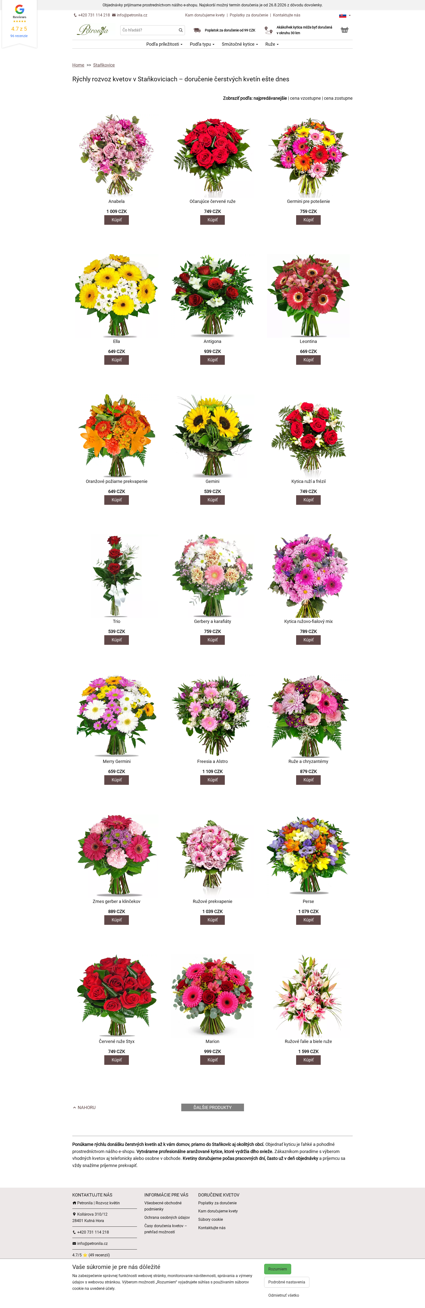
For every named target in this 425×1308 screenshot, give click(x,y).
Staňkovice (104, 65)
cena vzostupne (305, 98)
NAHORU (86, 1107)
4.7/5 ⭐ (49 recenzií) (91, 1255)
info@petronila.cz (131, 15)
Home (78, 65)
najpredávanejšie (270, 98)
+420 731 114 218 (93, 15)
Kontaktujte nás (286, 15)
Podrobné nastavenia (286, 1282)
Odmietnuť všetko (283, 1295)
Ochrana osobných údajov (167, 1217)
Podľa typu (201, 44)
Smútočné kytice (239, 44)
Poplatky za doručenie (249, 15)
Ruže (270, 44)
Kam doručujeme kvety (205, 15)
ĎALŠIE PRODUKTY (213, 1107)
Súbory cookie (210, 1219)
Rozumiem (277, 1269)
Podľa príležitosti (163, 44)
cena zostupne (338, 98)
